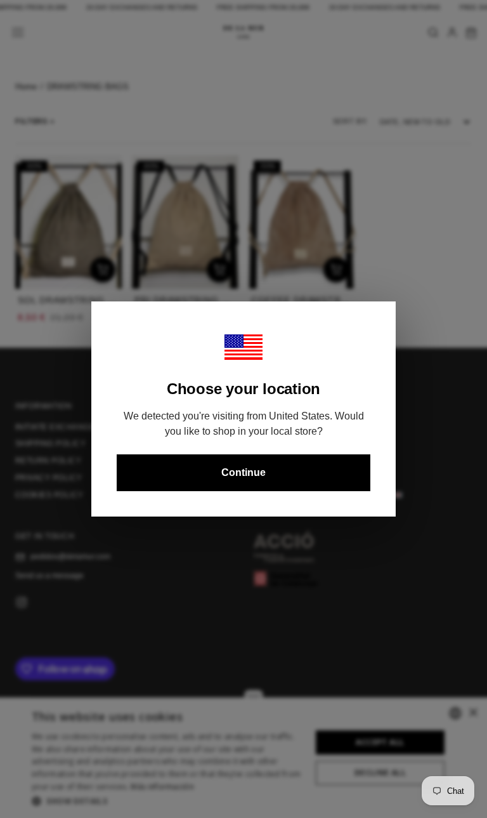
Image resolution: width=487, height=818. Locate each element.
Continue (243, 472)
